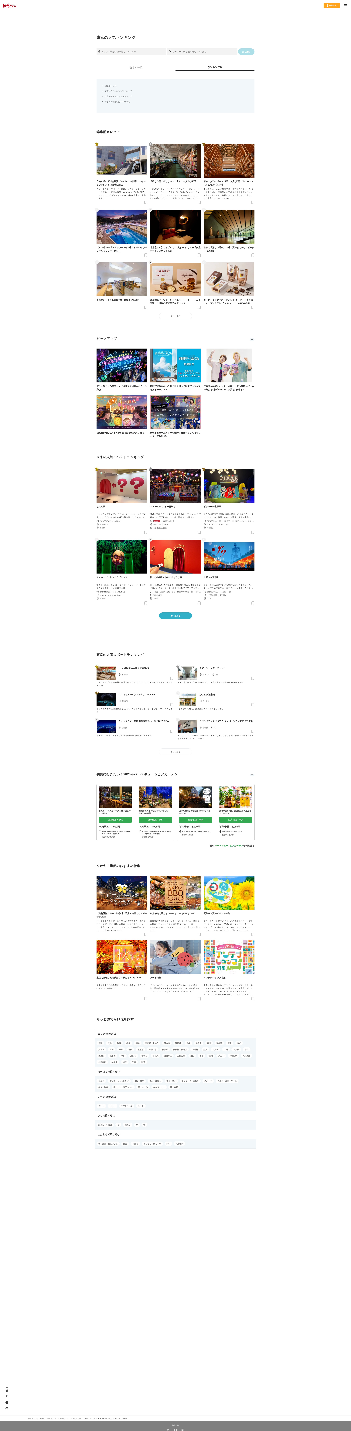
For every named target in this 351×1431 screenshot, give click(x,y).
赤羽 (246, 1049)
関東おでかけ (52, 1418)
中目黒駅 (102, 1062)
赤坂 (239, 1043)
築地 (138, 1043)
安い (168, 1143)
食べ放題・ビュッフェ (108, 1143)
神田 (130, 1049)
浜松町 (178, 1043)
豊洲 (209, 1043)
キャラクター (159, 1087)
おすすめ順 (136, 67)
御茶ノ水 (153, 1049)
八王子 (221, 1055)
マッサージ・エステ (190, 1080)
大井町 (216, 1049)
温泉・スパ (171, 1080)
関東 (143, 1062)
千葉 (134, 1062)
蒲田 (192, 1055)
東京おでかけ (77, 1418)
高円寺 (133, 1055)
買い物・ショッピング (119, 1080)
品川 (205, 1049)
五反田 (236, 1049)
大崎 (226, 1049)
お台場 (199, 1043)
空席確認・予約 (115, 819)
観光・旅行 (103, 1087)
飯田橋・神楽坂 (180, 1049)
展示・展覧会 (155, 1080)
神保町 (165, 1049)
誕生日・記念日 (105, 1124)
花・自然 (174, 1087)
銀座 (128, 1043)
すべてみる (175, 615)
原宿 (229, 1043)
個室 (125, 1143)
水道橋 (195, 1049)
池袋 (119, 1043)
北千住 (112, 1055)
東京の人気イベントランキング (118, 91)
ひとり (112, 1106)
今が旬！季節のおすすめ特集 (117, 101)
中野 (123, 1055)
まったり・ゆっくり (152, 1143)
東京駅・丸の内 (151, 1043)
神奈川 (114, 1062)
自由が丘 (168, 1055)
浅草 (121, 1049)
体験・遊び (139, 1080)
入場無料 (179, 1143)
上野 (112, 1049)
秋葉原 (140, 1049)
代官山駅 (233, 1055)
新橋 (188, 1043)
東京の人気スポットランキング (118, 96)
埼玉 (125, 1062)
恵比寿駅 (246, 1055)
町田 (201, 1055)
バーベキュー (221, 845)
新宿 (100, 1043)
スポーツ (208, 1080)
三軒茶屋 (181, 1055)
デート (101, 1106)
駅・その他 (143, 1087)
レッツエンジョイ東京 (36, 1418)
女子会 (141, 1105)
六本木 (101, 1049)
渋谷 (110, 1043)
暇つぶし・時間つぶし (123, 1087)
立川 (211, 1055)
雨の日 (128, 1124)
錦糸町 (101, 1055)
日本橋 (167, 1043)
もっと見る (175, 316)
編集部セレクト (111, 85)
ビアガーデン (236, 845)
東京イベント (90, 1418)
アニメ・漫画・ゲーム (227, 1080)
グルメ (101, 1080)
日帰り (135, 1143)
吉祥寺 (144, 1055)
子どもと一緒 (126, 1106)
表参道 (219, 1043)
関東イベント (65, 1418)
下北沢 (155, 1055)
